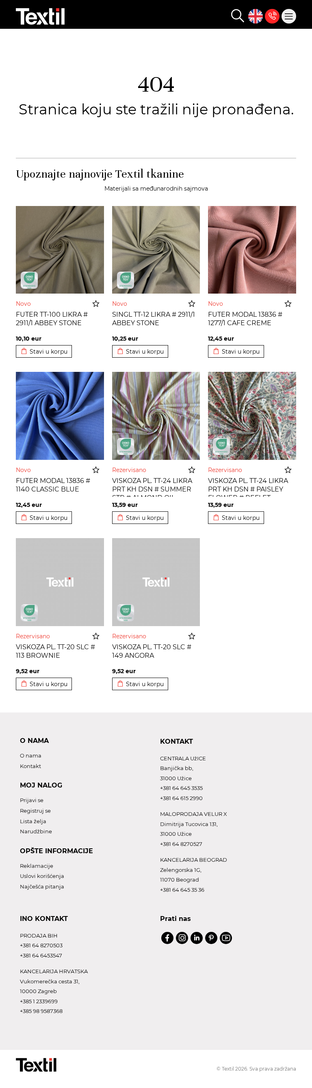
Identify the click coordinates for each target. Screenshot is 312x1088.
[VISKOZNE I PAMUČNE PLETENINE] (125, 446)
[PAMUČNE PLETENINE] (29, 280)
